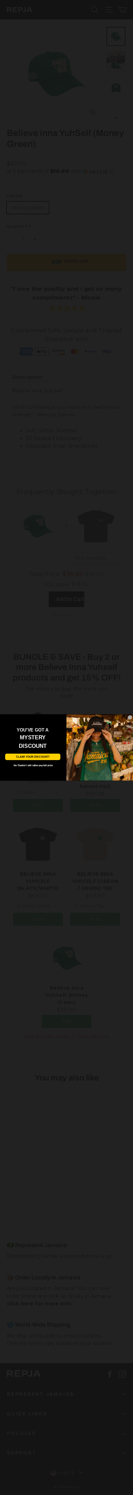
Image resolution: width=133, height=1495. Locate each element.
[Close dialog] (130, 717)
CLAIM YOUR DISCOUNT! (32, 756)
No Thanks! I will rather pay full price (33, 765)
